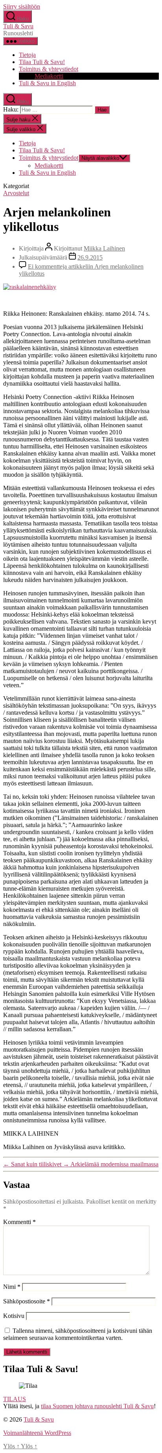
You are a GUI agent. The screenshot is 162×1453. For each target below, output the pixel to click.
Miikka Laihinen (104, 248)
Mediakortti (49, 76)
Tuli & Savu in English (47, 83)
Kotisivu (13, 1315)
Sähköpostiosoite (26, 1301)
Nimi (11, 1286)
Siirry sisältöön (21, 6)
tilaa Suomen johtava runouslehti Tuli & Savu (97, 1406)
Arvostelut (16, 193)
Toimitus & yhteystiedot (48, 69)
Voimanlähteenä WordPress (37, 1432)
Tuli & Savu (18, 26)
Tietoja (27, 54)
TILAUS (14, 1399)
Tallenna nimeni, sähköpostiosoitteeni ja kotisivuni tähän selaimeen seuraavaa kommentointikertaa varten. (77, 1334)
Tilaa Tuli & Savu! (42, 62)
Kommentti (19, 1222)
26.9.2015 (90, 257)
